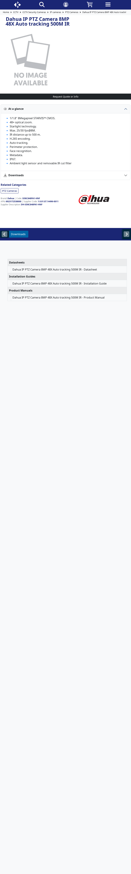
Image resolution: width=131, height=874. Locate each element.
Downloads (15, 175)
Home (6, 12)
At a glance (15, 109)
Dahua (11, 198)
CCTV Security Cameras (34, 12)
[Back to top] (126, 869)
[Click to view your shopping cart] (90, 4)
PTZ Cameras (71, 12)
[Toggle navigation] (114, 7)
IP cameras (55, 12)
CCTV (15, 12)
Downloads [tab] (18, 234)
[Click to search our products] (42, 4)
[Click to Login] (65, 4)
